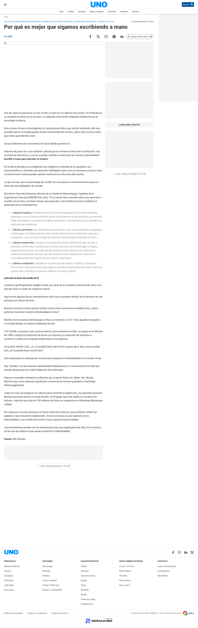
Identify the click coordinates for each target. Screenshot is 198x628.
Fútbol (84, 566)
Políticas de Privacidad (13, 613)
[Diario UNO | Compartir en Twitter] (98, 36)
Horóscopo (47, 566)
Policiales (124, 11)
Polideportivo (87, 604)
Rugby (84, 580)
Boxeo (84, 594)
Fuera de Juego (88, 599)
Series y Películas (97, 11)
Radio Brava (125, 580)
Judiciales (9, 585)
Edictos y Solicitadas (52, 590)
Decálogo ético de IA (59, 613)
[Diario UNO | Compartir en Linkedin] (122, 36)
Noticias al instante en (126, 174)
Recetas (46, 575)
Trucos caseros (49, 580)
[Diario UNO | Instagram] (179, 552)
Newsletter (163, 575)
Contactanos (164, 571)
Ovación (135, 11)
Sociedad (82, 11)
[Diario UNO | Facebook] (173, 552)
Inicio (61, 11)
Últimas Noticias (12, 566)
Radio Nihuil (125, 571)
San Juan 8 (124, 585)
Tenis (83, 585)
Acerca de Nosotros (167, 566)
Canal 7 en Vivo (126, 566)
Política (71, 11)
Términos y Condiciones (37, 613)
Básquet (85, 590)
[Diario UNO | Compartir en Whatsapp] (114, 36)
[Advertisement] (54, 452)
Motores (46, 571)
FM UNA (123, 575)
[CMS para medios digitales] (99, 621)
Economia (112, 11)
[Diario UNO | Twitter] (192, 552)
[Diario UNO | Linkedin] (186, 552)
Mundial (85, 571)
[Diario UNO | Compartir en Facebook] (90, 36)
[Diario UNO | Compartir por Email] (106, 36)
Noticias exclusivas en (50, 466)
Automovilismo (88, 575)
